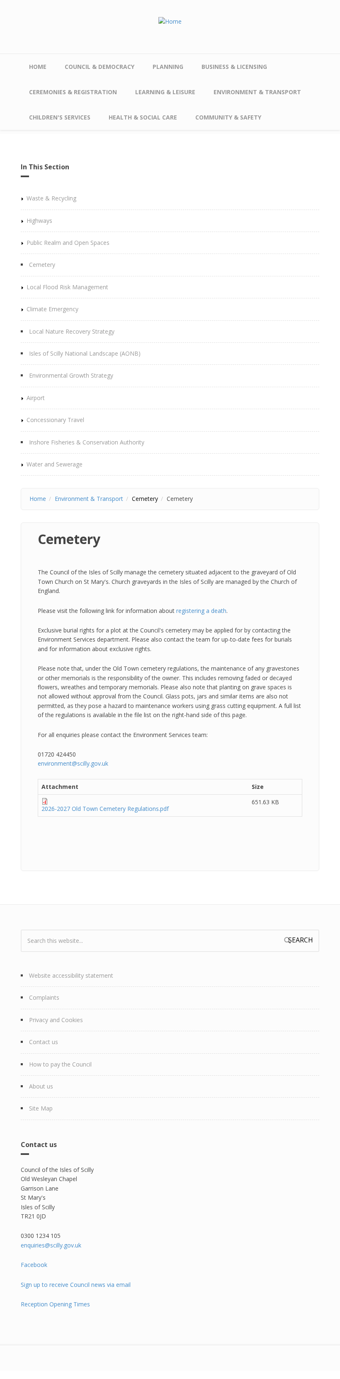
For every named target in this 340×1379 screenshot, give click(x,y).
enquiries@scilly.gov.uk (51, 1245)
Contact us (43, 1042)
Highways (39, 221)
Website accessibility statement (71, 975)
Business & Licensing (234, 67)
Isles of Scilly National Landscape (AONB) (85, 353)
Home (37, 67)
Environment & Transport (257, 92)
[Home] (170, 21)
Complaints (44, 997)
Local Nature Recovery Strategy (71, 331)
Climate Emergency (52, 309)
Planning (168, 67)
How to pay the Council (60, 1064)
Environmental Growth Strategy (71, 375)
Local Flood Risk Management (67, 287)
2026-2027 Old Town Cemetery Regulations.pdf (105, 809)
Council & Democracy (99, 67)
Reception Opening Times (55, 1304)
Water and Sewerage (55, 464)
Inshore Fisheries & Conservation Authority (86, 442)
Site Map (41, 1108)
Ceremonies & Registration (73, 92)
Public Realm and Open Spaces (68, 243)
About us (41, 1086)
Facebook (34, 1265)
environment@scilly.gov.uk (73, 763)
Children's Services (59, 117)
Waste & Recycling (51, 198)
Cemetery (42, 264)
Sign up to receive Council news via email (76, 1285)
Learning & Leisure (165, 92)
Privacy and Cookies (56, 1020)
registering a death (201, 611)
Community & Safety (228, 117)
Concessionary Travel (55, 420)
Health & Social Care (143, 117)
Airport (36, 398)
